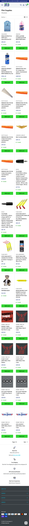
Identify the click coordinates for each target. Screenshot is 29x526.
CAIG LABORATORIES (20, 254)
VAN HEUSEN (4, 34)
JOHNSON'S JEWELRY (20, 135)
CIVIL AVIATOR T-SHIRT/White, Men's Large (20, 426)
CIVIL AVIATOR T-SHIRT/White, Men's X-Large (6, 426)
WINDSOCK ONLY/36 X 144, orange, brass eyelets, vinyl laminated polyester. (21, 71)
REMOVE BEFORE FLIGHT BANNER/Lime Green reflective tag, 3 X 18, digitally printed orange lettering (21, 294)
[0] (26, 5)
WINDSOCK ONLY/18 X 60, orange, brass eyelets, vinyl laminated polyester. (22, 105)
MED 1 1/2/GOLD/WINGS (21, 137)
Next (25, 442)
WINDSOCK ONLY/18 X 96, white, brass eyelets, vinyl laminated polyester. (7, 105)
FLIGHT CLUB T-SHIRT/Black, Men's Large (20, 360)
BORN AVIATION (4, 288)
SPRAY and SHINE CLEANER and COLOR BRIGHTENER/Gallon (21, 37)
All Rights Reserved (5, 523)
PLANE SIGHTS (19, 211)
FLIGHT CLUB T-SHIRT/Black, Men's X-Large (21, 328)
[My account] (23, 5)
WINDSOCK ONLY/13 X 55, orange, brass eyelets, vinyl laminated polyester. (7, 139)
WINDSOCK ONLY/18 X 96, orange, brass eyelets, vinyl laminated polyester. (7, 174)
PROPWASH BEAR (5, 290)
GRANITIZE (18, 34)
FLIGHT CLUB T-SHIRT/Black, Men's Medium (5, 360)
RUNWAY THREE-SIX (5, 324)
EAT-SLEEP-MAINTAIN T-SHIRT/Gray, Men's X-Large (6, 393)
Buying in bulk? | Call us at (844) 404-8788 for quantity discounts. (15, 1)
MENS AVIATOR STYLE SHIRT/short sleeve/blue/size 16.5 (6, 37)
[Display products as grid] (24, 17)
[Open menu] (2, 5)
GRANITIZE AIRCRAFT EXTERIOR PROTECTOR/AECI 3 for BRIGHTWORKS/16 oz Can (7, 71)
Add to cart (7, 48)
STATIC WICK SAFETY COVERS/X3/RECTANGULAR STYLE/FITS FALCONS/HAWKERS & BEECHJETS (22, 217)
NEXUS (17, 169)
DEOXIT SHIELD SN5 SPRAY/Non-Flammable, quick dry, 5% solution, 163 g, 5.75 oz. (21, 259)
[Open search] (21, 5)
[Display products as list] (27, 17)
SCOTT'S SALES (19, 66)
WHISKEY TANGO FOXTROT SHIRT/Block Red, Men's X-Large (6, 328)
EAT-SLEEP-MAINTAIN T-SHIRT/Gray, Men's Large (21, 393)
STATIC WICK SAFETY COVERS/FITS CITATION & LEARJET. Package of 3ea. (6, 259)
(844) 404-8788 (16, 455)
